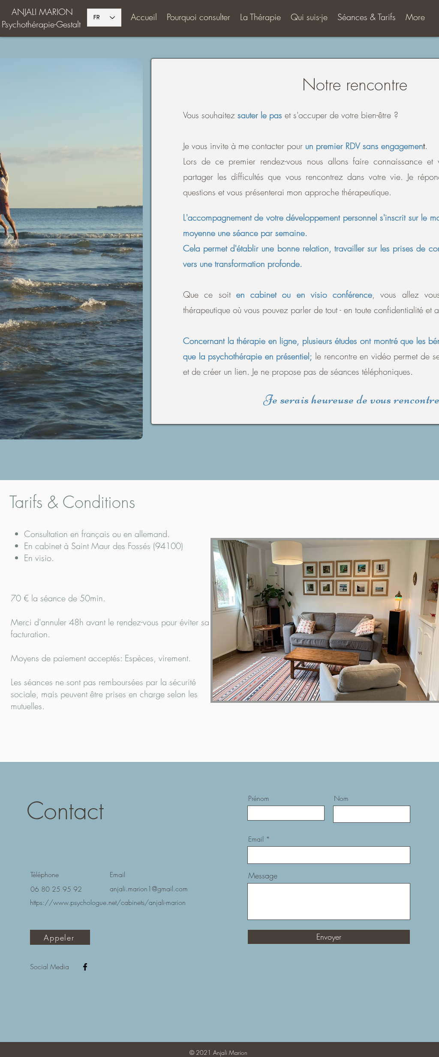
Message (262, 875)
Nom (341, 798)
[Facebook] (85, 967)
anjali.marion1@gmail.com (149, 888)
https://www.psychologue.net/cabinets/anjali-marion (108, 902)
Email (256, 839)
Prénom (258, 798)
